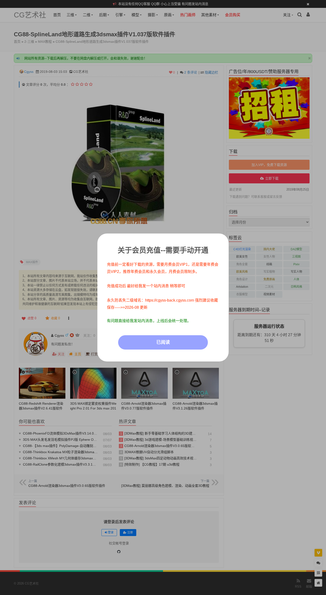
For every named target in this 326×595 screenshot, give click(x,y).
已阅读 (163, 342)
